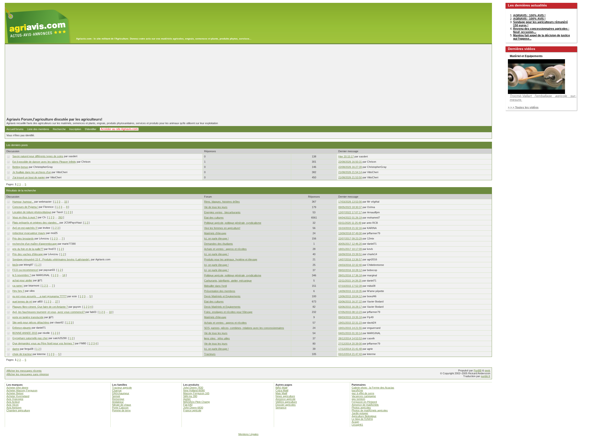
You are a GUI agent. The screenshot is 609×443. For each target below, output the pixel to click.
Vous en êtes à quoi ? (24, 217)
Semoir (116, 396)
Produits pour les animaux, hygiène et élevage (230, 259)
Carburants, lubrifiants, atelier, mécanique (228, 280)
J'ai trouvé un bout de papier (28, 177)
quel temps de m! (22, 301)
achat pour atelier (22, 280)
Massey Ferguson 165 (196, 393)
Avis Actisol (13, 401)
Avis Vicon (12, 404)
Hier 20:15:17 (346, 156)
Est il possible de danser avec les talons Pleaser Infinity (44, 161)
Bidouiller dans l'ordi (215, 285)
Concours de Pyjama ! (25, 206)
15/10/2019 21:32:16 (350, 228)
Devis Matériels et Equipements (222, 296)
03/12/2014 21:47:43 (350, 354)
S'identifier (90, 129)
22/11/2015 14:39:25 (350, 280)
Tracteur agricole (122, 387)
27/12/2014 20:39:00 (350, 343)
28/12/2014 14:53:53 (350, 338)
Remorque (118, 399)
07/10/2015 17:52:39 (350, 285)
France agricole (192, 410)
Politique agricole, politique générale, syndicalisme (232, 222)
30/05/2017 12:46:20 (350, 243)
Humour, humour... (23, 201)
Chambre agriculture (18, 410)
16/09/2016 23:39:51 (350, 254)
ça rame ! (17, 285)
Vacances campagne (364, 396)
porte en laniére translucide (28, 317)
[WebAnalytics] (304, 441)
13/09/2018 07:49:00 (350, 233)
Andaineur (118, 401)
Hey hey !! (18, 290)
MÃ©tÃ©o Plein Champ (196, 401)
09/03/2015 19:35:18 (350, 317)
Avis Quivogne (14, 399)
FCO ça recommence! (25, 269)
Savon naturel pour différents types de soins (37, 156)
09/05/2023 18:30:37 (350, 207)
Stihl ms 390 (190, 396)
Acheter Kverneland (17, 396)
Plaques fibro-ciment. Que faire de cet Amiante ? (40, 306)
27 (56, 301)
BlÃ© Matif (281, 387)
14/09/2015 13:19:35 (350, 291)
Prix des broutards (23, 238)
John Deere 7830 (193, 387)
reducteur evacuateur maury (28, 233)
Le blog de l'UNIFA (362, 419)
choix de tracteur (22, 354)
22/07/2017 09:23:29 (350, 238)
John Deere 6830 (193, 407)
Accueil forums (15, 129)
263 (60, 217)
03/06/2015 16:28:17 (350, 306)
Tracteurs (210, 354)
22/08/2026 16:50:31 (350, 161)
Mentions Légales (248, 434)
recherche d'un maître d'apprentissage (34, 243)
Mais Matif (281, 393)
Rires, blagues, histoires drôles (222, 201)
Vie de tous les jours (215, 207)
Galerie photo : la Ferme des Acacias (373, 387)
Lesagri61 (357, 424)
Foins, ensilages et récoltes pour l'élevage (228, 312)
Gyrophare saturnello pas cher (30, 338)
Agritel (186, 399)
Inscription (75, 129)
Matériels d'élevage (215, 233)
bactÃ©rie (357, 390)
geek (487, 370)
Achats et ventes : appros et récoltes (225, 249)
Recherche (59, 129)
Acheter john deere (17, 387)
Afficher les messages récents (24, 370)
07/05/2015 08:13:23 (350, 312)
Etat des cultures (214, 217)
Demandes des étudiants (218, 243)
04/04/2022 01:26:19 (350, 217)
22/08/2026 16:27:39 (350, 167)
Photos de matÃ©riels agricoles (370, 410)
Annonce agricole (285, 399)
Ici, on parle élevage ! (216, 238)
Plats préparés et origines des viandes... (35, 222)
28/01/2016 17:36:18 (350, 275)
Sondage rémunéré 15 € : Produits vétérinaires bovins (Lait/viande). (51, 259)
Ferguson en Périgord (364, 401)
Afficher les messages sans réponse (27, 374)
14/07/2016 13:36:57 (350, 259)
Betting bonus (20, 167)
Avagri (355, 421)
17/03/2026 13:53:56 (350, 201)
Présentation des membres (219, 291)
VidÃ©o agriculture (286, 401)
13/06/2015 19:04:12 (350, 296)
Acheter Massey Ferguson (21, 390)
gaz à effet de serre (363, 393)
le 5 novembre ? (21, 275)
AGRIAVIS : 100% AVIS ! (529, 15)
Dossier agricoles (285, 404)
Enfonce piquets (21, 327)
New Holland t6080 (194, 390)
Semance (280, 407)
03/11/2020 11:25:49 (349, 222)
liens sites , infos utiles (217, 338)
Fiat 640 (187, 404)
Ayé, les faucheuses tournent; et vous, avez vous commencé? (48, 312)
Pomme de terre (121, 410)
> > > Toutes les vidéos (523, 107)
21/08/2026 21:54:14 (350, 172)
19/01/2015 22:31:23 (350, 322)
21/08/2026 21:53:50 (350, 177)
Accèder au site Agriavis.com (119, 129)
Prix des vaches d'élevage (27, 254)
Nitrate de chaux (121, 404)
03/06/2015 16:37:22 (350, 301)
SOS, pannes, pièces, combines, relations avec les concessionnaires (244, 327)
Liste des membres (38, 129)
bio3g (15, 264)
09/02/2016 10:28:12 (350, 270)
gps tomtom (358, 399)
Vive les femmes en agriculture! (222, 228)
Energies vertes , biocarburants (222, 212)
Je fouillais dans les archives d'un (31, 172)
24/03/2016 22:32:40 (350, 264)
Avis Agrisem (13, 407)
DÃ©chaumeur (120, 393)
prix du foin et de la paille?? (27, 249)
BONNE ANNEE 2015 (24, 332)
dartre (15, 348)
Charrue (117, 390)
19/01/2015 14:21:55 (350, 327)
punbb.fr (485, 376)
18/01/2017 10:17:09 (350, 249)
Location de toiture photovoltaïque (31, 212)
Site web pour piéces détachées (30, 322)
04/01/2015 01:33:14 (350, 333)
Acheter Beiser (15, 393)
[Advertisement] (248, 80)
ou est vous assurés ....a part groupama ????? (39, 296)
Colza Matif (281, 390)
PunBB (477, 370)
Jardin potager (360, 413)
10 (110, 312)
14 (63, 275)
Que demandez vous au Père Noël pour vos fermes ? (43, 343)
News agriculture (285, 396)
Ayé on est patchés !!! (25, 227)
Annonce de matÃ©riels (365, 404)
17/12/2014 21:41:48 (350, 348)
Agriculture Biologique (364, 416)
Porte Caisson (120, 407)
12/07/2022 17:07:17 (350, 212)
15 (65, 201)
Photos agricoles (361, 407)
